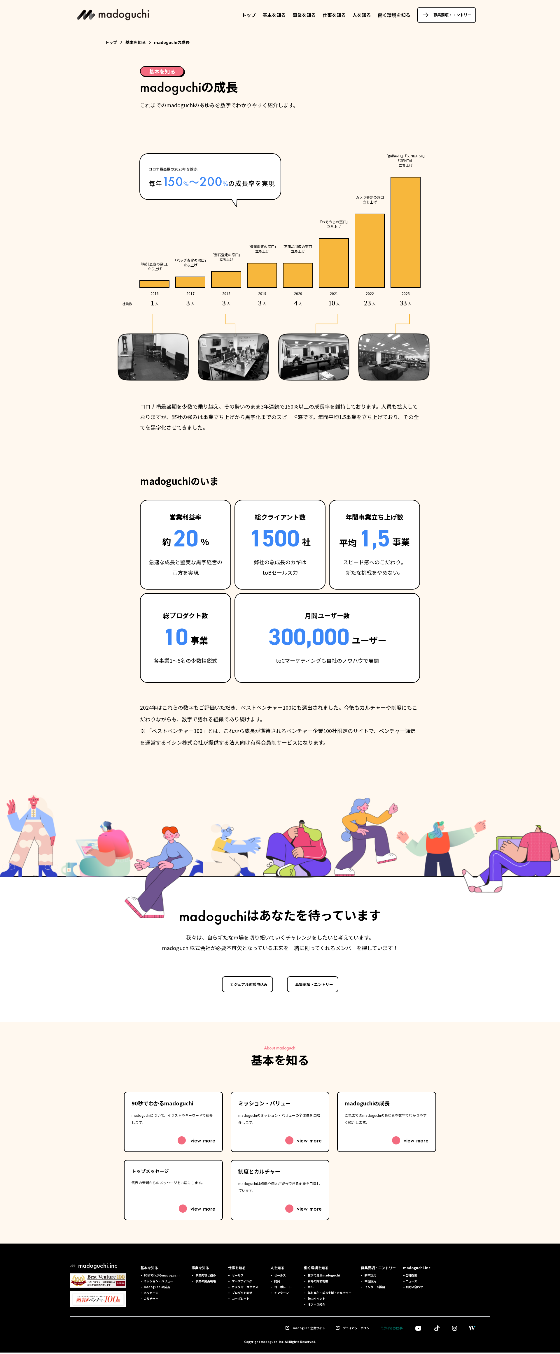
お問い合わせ (413, 1287)
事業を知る (304, 14)
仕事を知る (334, 14)
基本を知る (274, 14)
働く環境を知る (394, 14)
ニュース (410, 1281)
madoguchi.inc (416, 1267)
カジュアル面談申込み (249, 984)
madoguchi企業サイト (309, 1328)
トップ (249, 14)
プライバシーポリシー (357, 1328)
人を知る (361, 14)
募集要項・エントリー (452, 14)
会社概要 (410, 1275)
